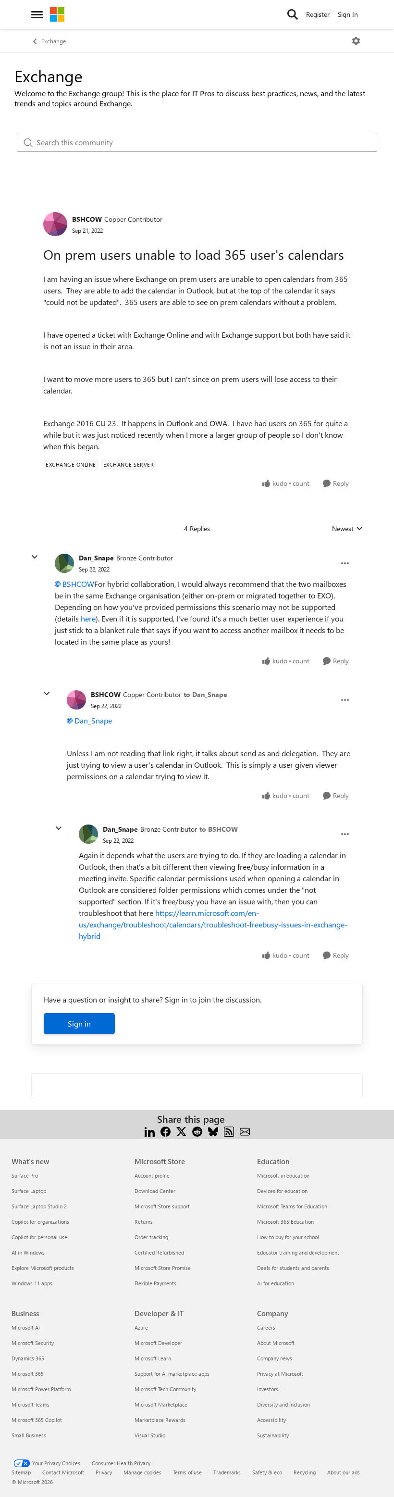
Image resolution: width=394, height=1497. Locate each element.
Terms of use (187, 1472)
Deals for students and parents (293, 1267)
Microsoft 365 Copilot (37, 1419)
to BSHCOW (218, 829)
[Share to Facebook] (165, 1131)
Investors (267, 1389)
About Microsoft (276, 1342)
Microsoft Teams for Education (292, 1206)
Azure (141, 1327)
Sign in (79, 1023)
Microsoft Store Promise (163, 1267)
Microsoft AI (26, 1327)
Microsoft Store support (162, 1206)
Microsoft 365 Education (285, 1221)
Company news (274, 1358)
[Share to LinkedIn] (150, 1131)
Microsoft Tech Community (165, 1389)
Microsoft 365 (28, 1373)
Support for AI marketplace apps (172, 1373)
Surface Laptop (29, 1190)
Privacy (104, 1472)
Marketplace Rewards (160, 1419)
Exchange (53, 41)
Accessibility (271, 1419)
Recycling (305, 1472)
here (88, 618)
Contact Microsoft (63, 1472)
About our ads (343, 1472)
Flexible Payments (155, 1283)
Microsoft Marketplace (161, 1404)
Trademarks (227, 1472)
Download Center (155, 1190)
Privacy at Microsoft (280, 1373)
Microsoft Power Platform (41, 1389)
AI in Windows (28, 1252)
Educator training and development (298, 1252)
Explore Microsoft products (43, 1267)
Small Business (29, 1435)
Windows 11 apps (32, 1283)
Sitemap (21, 1472)
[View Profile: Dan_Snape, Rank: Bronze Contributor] (64, 563)
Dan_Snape (96, 557)
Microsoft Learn (153, 1358)
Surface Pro (25, 1175)
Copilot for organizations (40, 1221)
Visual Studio (150, 1435)
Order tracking (151, 1237)
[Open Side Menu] (37, 14)
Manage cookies (142, 1472)
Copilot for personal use (39, 1237)
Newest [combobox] (347, 528)
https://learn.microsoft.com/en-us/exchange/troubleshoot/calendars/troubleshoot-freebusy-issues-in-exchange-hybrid (213, 924)
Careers (266, 1327)
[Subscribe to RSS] (229, 1131)
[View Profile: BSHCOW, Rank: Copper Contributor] (55, 224)
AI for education (275, 1283)
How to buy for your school (288, 1237)
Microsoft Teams (30, 1404)
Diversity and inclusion (283, 1404)
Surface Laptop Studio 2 (39, 1206)
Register (318, 14)
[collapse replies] (34, 557)
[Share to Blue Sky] (213, 1131)
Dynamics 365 (28, 1358)
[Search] (292, 14)
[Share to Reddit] (197, 1131)
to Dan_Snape (205, 694)
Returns (144, 1221)
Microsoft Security (33, 1342)
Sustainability (273, 1435)
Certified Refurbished (159, 1252)
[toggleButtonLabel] (356, 41)
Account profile (152, 1175)
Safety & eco (267, 1472)
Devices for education (282, 1190)
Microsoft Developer (158, 1342)
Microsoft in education (283, 1175)
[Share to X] (181, 1131)
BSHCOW (87, 219)
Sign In (348, 14)
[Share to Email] (245, 1131)
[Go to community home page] (57, 14)
